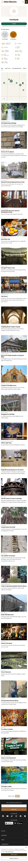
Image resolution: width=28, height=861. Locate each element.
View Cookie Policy (9, 851)
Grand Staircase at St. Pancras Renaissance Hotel (10, 211)
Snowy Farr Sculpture (7, 152)
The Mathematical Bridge (8, 123)
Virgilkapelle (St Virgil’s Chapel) (10, 327)
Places (3, 831)
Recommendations (16, 68)
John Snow (4, 296)
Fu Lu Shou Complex (7, 729)
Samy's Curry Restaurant (8, 758)
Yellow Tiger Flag (6, 443)
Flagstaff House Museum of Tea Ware (12, 470)
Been (2, 68)
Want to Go (8, 68)
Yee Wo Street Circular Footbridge (11, 498)
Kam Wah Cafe (5, 239)
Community (4, 844)
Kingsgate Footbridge (7, 414)
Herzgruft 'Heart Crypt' (8, 268)
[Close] (26, 847)
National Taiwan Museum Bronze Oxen (12, 182)
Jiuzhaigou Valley (6, 786)
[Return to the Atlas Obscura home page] (9, 2)
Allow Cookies (14, 854)
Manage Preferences (14, 858)
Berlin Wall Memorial (7, 614)
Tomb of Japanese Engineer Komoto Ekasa (14, 586)
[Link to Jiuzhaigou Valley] (14, 774)
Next (17, 796)
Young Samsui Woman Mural (9, 700)
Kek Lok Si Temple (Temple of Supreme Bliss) (12, 356)
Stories (24, 68)
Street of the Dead (6, 643)
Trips (2, 839)
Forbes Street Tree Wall (8, 527)
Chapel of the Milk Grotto (9, 385)
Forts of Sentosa (6, 672)
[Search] (23, 2)
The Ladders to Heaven (8, 555)
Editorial (4, 835)
